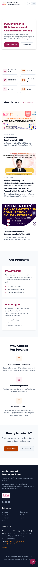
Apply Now (10, 44)
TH (34, 3)
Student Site (6, 521)
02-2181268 (11, 539)
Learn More (27, 44)
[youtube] (9, 502)
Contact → (5, 548)
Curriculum (24, 512)
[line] (6, 502)
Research (5, 515)
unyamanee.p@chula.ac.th (15, 542)
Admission (5, 518)
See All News (28, 103)
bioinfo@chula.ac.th (8, 544)
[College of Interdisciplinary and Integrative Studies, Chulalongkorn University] (6, 495)
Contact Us (26, 449)
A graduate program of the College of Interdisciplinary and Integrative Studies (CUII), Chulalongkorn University (18, 486)
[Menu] (25, 3)
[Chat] (33, 562)
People (22, 515)
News (22, 518)
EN (29, 3)
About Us (5, 512)
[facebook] (3, 502)
